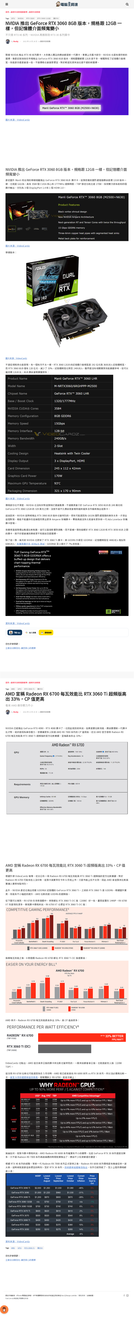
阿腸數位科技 (23, 1298)
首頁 (7, 12)
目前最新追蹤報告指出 (76, 1167)
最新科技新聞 (34, 12)
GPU (13, 18)
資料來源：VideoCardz (17, 623)
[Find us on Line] (127, 1295)
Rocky (15, 41)
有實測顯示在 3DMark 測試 (31, 543)
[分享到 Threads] (120, 49)
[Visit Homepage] (67, 4)
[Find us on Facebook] (124, 1295)
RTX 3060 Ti (29, 689)
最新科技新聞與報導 (19, 12)
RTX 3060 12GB (44, 18)
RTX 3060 (30, 18)
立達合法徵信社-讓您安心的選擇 (20, 648)
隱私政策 (82, 1295)
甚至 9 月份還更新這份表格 (24, 1077)
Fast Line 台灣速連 (11, 1298)
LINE (126, 49)
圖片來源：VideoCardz (17, 119)
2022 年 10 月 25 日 (30, 712)
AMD (13, 689)
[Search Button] (127, 4)
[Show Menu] (6, 4)
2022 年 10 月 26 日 (30, 41)
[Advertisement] (67, 658)
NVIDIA (20, 18)
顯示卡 (56, 18)
